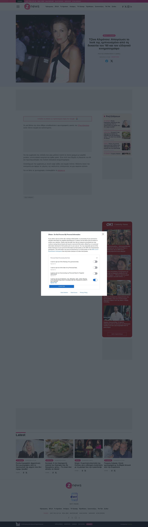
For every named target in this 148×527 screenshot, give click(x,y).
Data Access (74, 292)
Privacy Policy (83, 292)
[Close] (103, 234)
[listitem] (74, 258)
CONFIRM (61, 286)
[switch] (95, 262)
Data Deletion (64, 292)
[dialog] (74, 263)
